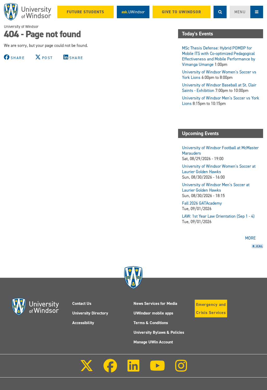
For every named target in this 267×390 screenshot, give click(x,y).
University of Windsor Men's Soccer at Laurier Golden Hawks (216, 187)
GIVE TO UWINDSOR (181, 12)
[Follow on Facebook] (110, 369)
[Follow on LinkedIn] (133, 369)
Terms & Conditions (151, 322)
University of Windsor (21, 26)
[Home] (27, 12)
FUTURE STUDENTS (85, 12)
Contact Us (81, 303)
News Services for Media (155, 303)
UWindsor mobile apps (153, 313)
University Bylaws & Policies (159, 332)
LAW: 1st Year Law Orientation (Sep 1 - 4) (218, 216)
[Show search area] (220, 12)
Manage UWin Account (153, 342)
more (250, 238)
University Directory (90, 313)
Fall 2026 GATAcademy (202, 203)
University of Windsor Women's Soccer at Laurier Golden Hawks (219, 168)
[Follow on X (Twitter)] (86, 369)
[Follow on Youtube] (157, 369)
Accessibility (83, 322)
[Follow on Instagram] (181, 369)
